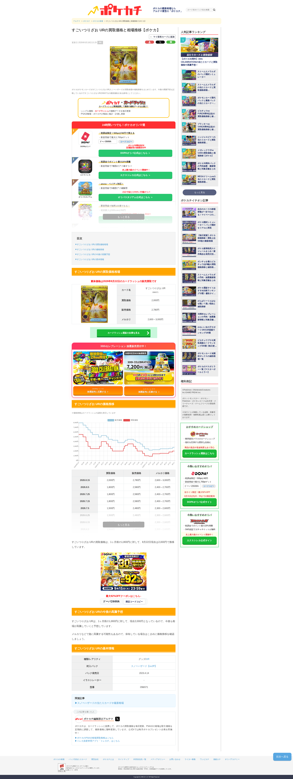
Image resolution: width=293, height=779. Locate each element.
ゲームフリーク (201, 404)
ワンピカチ (204, 759)
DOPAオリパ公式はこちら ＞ (135, 153)
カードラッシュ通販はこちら (199, 453)
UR (147, 659)
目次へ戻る (282, 756)
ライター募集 (190, 759)
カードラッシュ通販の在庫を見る (124, 333)
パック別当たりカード (78, 759)
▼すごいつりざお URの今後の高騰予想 (92, 254)
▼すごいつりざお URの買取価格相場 (91, 244)
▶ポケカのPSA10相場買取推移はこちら (94, 738)
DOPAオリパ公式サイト (199, 502)
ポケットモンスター (190, 398)
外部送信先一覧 (139, 759)
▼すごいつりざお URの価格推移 (89, 249)
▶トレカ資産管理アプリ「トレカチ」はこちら (97, 741)
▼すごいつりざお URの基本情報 (89, 259)
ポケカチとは (108, 759)
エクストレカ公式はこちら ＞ (135, 175)
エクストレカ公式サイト (199, 540)
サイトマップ (123, 759)
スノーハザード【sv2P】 (144, 666)
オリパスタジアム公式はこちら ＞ (135, 197)
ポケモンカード (198, 401)
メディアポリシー (157, 759)
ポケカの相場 (58, 759)
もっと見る (199, 192)
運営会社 (95, 759)
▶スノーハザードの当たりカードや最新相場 (99, 703)
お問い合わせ (174, 759)
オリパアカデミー (232, 759)
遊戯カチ (217, 759)
